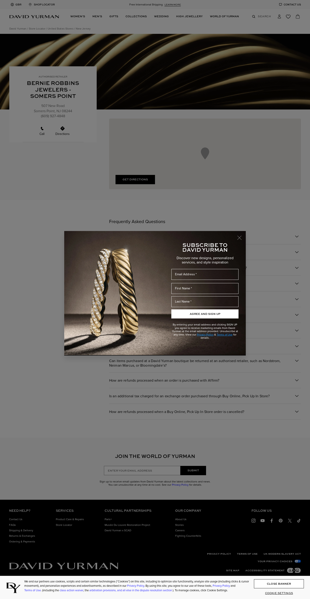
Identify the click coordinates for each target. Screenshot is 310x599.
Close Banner (279, 584)
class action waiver (71, 590)
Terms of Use (225, 335)
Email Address (185, 274)
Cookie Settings (279, 593)
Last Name (182, 301)
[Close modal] (241, 235)
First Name (182, 288)
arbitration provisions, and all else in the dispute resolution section (131, 590)
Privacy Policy (205, 335)
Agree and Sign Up (205, 314)
